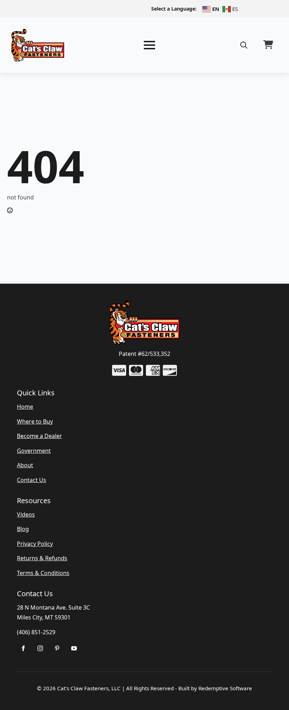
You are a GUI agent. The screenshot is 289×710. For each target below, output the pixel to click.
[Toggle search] (244, 45)
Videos (26, 514)
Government (34, 451)
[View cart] (268, 45)
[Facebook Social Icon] (23, 648)
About (25, 465)
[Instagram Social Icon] (40, 648)
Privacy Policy (35, 544)
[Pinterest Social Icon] (57, 648)
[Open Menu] (149, 45)
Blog (23, 529)
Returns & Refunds (42, 558)
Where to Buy (35, 421)
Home (25, 406)
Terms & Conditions (43, 573)
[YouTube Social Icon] (74, 648)
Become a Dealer (39, 436)
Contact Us (31, 480)
